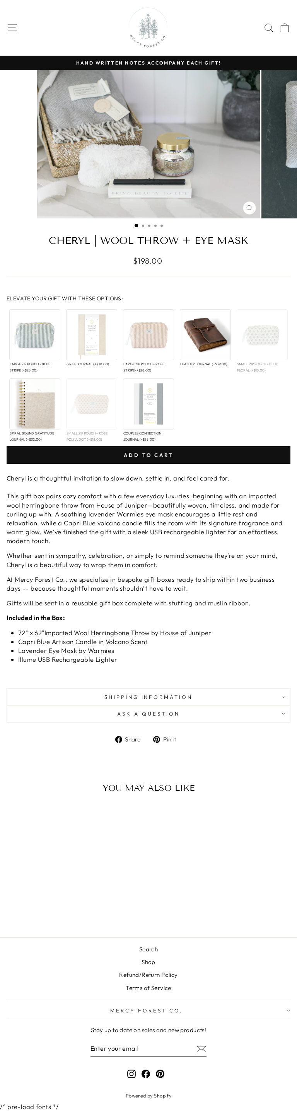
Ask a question (148, 714)
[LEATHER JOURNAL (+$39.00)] (205, 334)
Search (148, 949)
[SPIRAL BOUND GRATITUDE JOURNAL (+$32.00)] (34, 403)
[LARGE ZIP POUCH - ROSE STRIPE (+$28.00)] (148, 334)
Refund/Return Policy (148, 974)
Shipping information (148, 697)
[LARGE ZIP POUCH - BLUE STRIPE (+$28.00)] (34, 334)
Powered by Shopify (148, 1095)
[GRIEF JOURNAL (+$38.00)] (91, 334)
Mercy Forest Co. (146, 1010)
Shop (148, 962)
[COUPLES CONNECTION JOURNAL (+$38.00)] (148, 403)
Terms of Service (148, 988)
